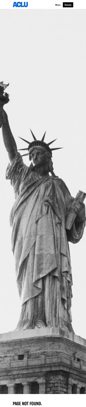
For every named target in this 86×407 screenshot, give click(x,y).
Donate (68, 5)
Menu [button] (58, 5)
